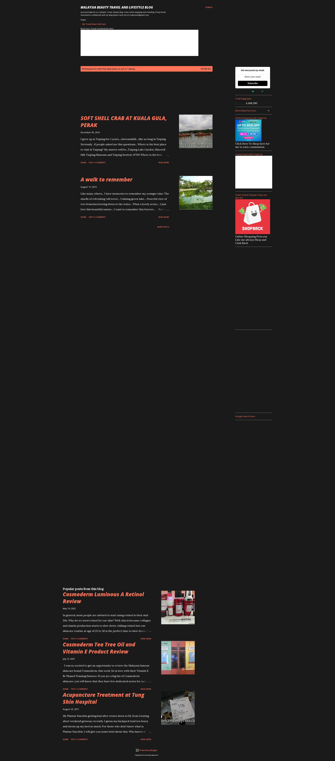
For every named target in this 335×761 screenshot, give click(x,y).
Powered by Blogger (148, 750)
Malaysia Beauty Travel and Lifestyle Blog (117, 7)
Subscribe (253, 83)
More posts (163, 227)
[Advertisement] (141, 96)
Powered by (246, 91)
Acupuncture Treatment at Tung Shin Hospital (103, 698)
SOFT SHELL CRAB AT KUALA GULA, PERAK (124, 121)
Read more (163, 162)
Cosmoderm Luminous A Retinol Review (103, 598)
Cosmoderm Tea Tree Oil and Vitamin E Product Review (99, 648)
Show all (206, 68)
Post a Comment (97, 162)
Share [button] (83, 162)
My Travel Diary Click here (94, 24)
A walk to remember (106, 179)
